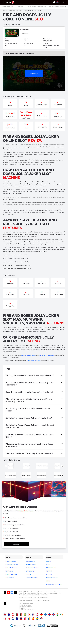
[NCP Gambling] (15, 625)
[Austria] (13, 614)
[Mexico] (9, 618)
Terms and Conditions (25, 601)
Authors (48, 564)
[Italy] (5, 618)
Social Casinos (9, 571)
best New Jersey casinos (28, 355)
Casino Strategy (10, 577)
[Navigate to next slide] (62, 466)
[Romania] (29, 618)
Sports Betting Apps (31, 564)
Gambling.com (6, 10)
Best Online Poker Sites (11, 574)
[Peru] (25, 618)
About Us (48, 561)
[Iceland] (49, 614)
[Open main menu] (5, 2)
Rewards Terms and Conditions (53, 584)
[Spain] (33, 618)
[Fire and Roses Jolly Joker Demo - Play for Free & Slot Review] (5, 614)
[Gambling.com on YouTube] (8, 596)
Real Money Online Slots (12, 564)
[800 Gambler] (52, 625)
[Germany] (41, 614)
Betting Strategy (30, 571)
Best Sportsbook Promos (32, 568)
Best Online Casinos (11, 561)
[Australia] (9, 614)
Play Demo (34, 73)
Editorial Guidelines (51, 568)
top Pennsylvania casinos (46, 355)
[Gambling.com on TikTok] (5, 607)
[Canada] (33, 614)
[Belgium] (17, 614)
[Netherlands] (13, 618)
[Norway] (21, 618)
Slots (21, 10)
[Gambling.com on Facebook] (12, 596)
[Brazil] (25, 614)
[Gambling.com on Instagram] (15, 596)
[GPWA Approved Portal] (41, 625)
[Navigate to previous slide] (6, 466)
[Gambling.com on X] (5, 596)
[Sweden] (37, 618)
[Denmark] (37, 614)
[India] (57, 614)
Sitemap (48, 581)
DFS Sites (28, 574)
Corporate (49, 574)
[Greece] (45, 614)
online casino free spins (33, 360)
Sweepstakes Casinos (11, 568)
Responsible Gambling (51, 577)
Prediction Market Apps (31, 577)
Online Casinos (14, 10)
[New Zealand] (17, 618)
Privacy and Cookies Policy (41, 601)
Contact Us (49, 571)
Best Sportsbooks (30, 561)
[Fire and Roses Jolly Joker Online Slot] (29, 614)
